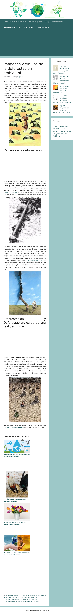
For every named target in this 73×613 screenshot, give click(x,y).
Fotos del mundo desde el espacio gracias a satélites (21, 599)
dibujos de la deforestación (29, 595)
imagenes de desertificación (28, 597)
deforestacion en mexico (13, 595)
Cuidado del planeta (35, 22)
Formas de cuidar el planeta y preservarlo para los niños (22, 601)
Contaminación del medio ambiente (15, 22)
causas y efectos (10, 192)
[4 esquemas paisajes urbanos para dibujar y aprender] (55, 78)
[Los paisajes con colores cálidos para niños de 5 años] (55, 88)
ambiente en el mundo (37, 260)
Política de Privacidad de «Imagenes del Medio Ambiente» (62, 134)
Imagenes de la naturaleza (12, 27)
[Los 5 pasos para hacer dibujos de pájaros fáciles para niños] (55, 98)
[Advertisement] (36, 43)
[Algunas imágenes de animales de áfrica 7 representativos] (55, 108)
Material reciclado (43, 27)
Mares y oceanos (29, 27)
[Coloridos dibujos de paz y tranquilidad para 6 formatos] (55, 68)
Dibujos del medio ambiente (54, 22)
